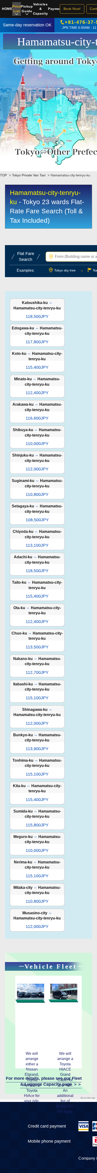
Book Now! (72, 9)
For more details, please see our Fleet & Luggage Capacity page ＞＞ (44, 1081)
